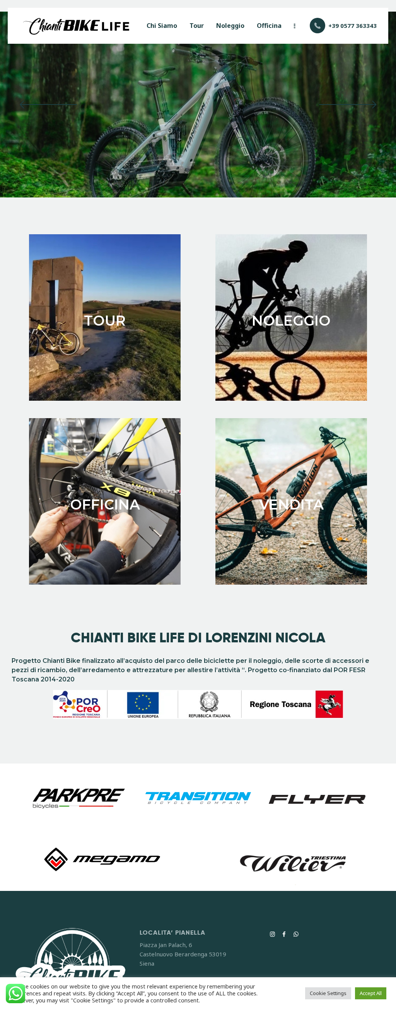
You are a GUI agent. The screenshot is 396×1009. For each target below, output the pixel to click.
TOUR (105, 320)
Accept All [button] (371, 993)
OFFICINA (105, 504)
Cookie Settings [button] (328, 993)
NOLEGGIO (291, 320)
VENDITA (291, 504)
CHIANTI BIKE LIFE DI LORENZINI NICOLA (198, 637)
